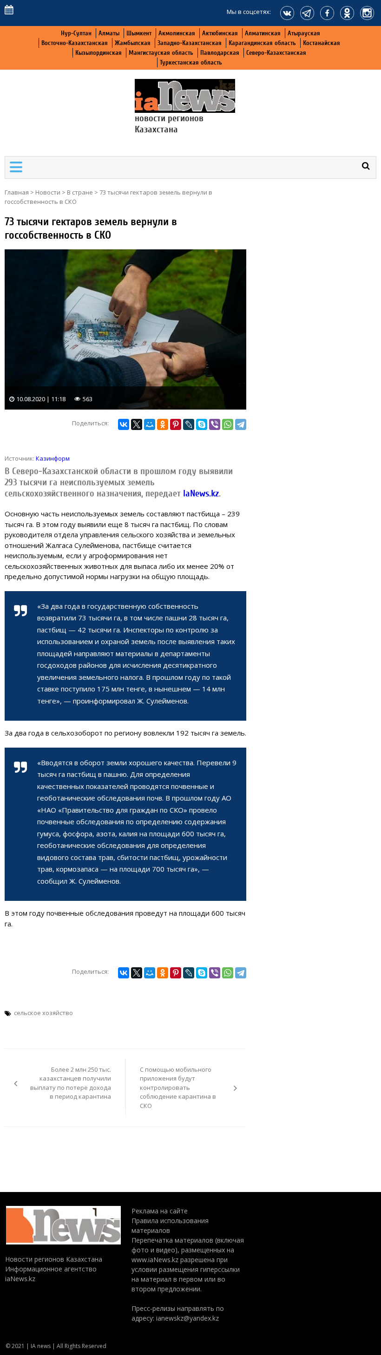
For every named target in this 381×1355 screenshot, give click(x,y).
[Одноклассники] (162, 424)
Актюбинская (220, 33)
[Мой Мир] (149, 424)
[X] (136, 424)
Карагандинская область (262, 43)
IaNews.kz (200, 493)
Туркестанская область (191, 62)
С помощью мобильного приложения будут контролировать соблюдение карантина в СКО (178, 1087)
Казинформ (53, 458)
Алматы (109, 33)
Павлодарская (219, 53)
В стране (80, 192)
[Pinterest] (175, 424)
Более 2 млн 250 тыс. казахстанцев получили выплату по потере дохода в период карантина (70, 1083)
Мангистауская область (161, 53)
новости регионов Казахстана (169, 124)
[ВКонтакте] (123, 424)
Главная (17, 192)
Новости (47, 192)
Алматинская (263, 33)
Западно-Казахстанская (190, 43)
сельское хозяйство (43, 1013)
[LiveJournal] (188, 424)
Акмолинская (176, 33)
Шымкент (138, 33)
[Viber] (214, 424)
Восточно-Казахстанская (74, 43)
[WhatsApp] (227, 424)
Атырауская (304, 33)
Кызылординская (98, 53)
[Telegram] (240, 424)
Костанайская (321, 43)
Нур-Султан (76, 33)
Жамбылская (133, 43)
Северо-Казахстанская (276, 53)
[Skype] (201, 424)
